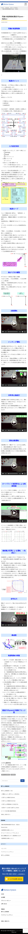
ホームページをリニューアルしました (10, 832)
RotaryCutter (4, 827)
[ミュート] (22, 331)
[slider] (13, 331)
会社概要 (3, 897)
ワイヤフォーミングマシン (7, 851)
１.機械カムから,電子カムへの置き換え (10, 794)
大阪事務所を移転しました (7, 830)
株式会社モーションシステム (16, 930)
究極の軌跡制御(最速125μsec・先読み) (10, 824)
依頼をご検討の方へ (6, 814)
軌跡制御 (13, 774)
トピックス (3, 848)
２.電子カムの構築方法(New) (8, 797)
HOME (2, 7)
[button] (14, 324)
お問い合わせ (4, 903)
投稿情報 (7, 7)
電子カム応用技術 (14, 7)
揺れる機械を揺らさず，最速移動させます (11, 835)
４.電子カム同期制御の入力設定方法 (9, 804)
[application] (14, 323)
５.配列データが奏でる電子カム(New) (10, 807)
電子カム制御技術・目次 (7, 790)
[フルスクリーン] (25, 331)
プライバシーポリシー (6, 900)
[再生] (3, 331)
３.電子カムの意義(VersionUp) (8, 800)
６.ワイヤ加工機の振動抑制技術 (8, 811)
